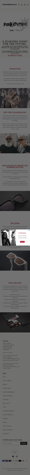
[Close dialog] (29, 230)
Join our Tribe (22, 241)
